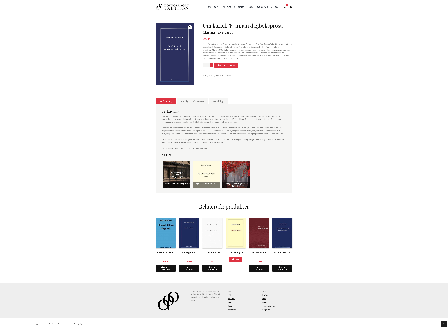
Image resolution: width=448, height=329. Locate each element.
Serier (241, 7)
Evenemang (262, 7)
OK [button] (444, 323)
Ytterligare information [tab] (192, 101)
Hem (209, 7)
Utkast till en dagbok (166, 252)
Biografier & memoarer (221, 75)
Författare (229, 7)
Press (264, 299)
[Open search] (291, 7)
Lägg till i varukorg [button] (165, 268)
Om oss (274, 7)
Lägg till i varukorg (226, 65)
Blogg (250, 7)
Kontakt (265, 295)
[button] (190, 27)
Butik (217, 7)
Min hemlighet (236, 252)
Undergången (189, 252)
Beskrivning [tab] (166, 101)
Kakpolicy (266, 310)
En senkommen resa (212, 252)
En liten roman (259, 252)
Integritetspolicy (268, 306)
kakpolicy (79, 323)
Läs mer (235, 259)
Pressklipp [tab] (218, 101)
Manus (264, 302)
